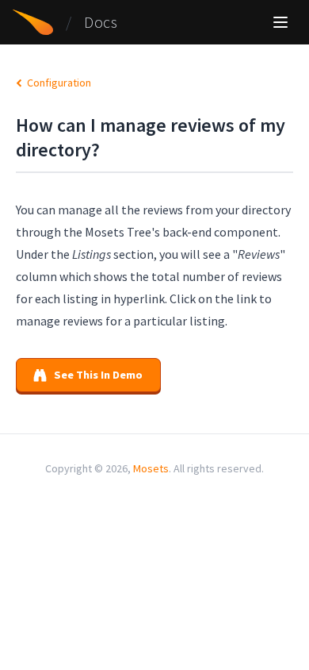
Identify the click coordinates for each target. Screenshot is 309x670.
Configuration (58, 82)
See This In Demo (98, 375)
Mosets (151, 468)
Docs (100, 22)
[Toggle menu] (280, 22)
